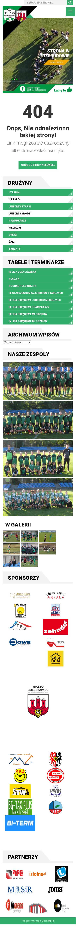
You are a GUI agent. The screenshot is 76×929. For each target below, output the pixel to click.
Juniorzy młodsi (20, 213)
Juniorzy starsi (20, 206)
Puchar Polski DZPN (22, 286)
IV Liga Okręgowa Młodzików (28, 321)
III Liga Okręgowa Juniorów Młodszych (35, 300)
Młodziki (15, 227)
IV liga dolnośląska (22, 271)
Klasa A (14, 279)
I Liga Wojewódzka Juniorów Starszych (36, 293)
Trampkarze (17, 220)
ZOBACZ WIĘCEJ (37, 62)
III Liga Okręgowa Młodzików (28, 314)
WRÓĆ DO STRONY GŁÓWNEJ (38, 165)
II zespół (15, 199)
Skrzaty (14, 248)
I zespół (14, 192)
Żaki (11, 241)
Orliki (13, 234)
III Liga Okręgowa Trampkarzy (29, 307)
